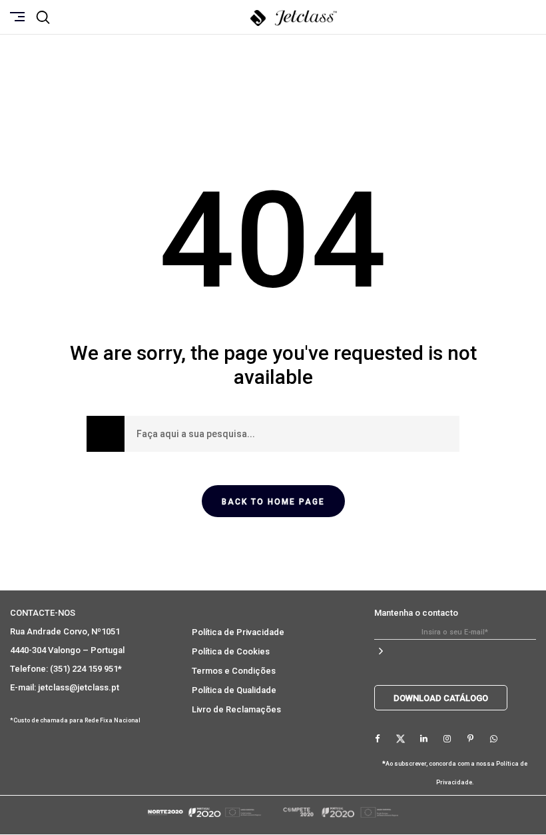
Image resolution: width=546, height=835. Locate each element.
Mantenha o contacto (416, 613)
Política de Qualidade (234, 690)
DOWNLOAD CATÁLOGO (441, 698)
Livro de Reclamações (236, 709)
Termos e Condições (234, 671)
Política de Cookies (231, 651)
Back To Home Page (273, 501)
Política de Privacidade (238, 632)
